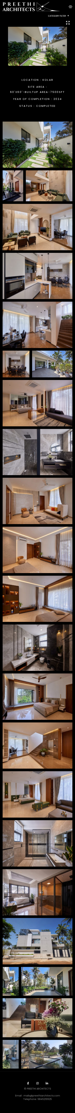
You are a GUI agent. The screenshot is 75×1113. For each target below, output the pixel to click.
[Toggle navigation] (70, 7)
